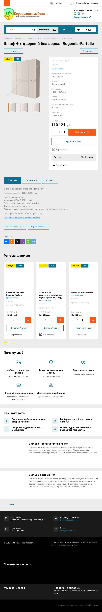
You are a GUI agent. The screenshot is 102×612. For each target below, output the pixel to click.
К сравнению (61, 150)
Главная (7, 38)
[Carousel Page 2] (8, 342)
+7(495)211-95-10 (83, 10)
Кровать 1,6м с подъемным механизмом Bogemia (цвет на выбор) (50, 295)
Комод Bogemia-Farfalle (82, 292)
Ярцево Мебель (57, 69)
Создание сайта (82, 605)
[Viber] (22, 241)
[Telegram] (33, 241)
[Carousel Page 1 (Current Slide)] (5, 342)
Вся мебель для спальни (22, 38)
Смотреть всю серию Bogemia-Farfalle (22, 218)
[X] (17, 241)
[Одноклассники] (11, 241)
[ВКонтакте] (6, 241)
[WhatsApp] (28, 241)
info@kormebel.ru (68, 531)
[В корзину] (28, 320)
